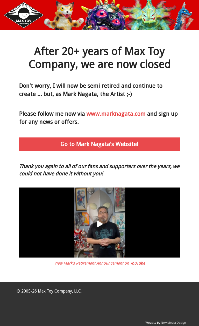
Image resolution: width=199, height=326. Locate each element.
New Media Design (173, 322)
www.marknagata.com (116, 113)
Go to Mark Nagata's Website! (99, 144)
